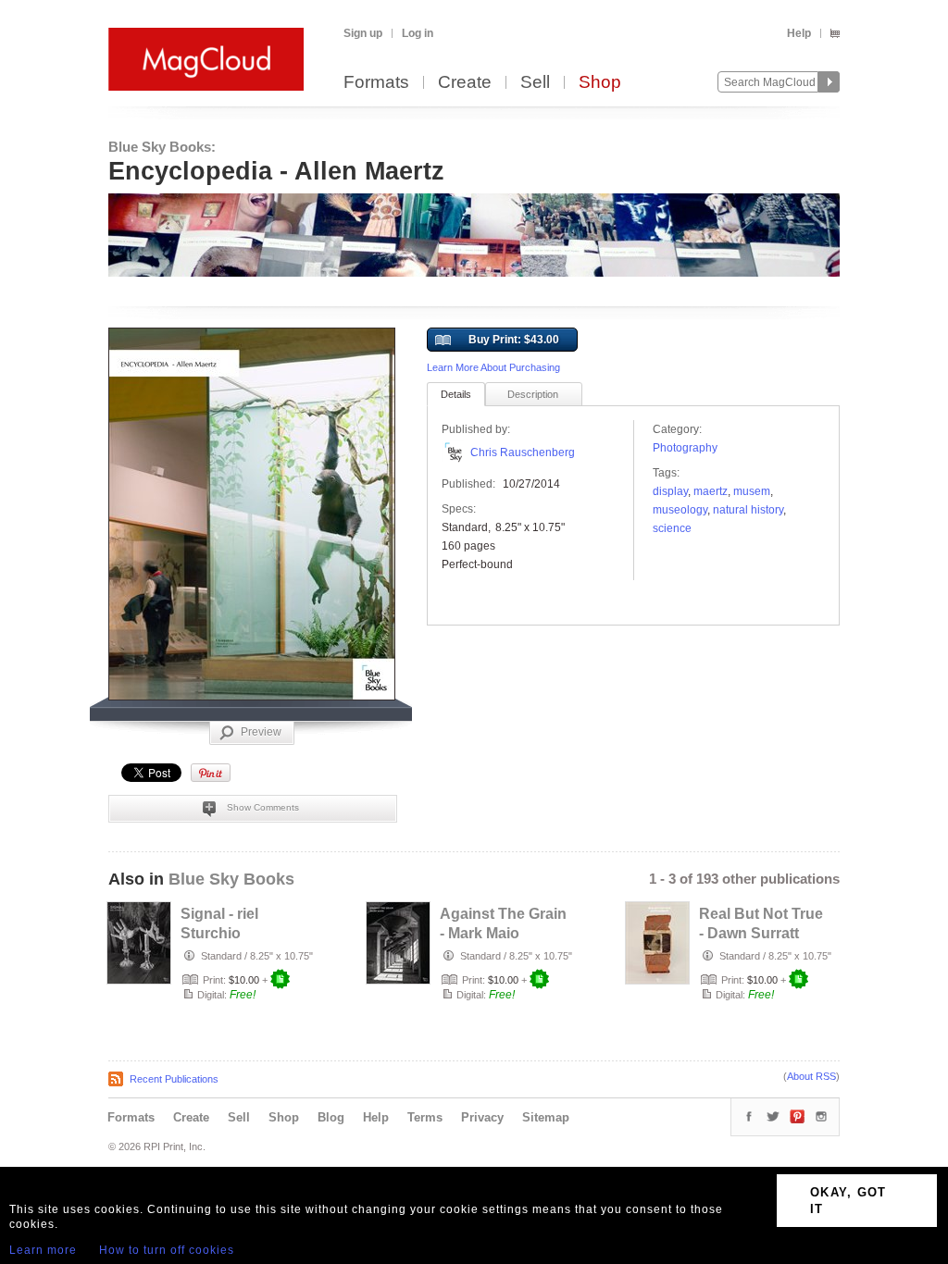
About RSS (811, 1076)
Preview (261, 731)
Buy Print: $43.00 (513, 339)
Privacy (482, 1117)
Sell (535, 83)
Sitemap (545, 1117)
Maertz (710, 491)
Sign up (362, 33)
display (670, 491)
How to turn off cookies (166, 1250)
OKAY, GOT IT (848, 1200)
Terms (425, 1117)
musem (751, 491)
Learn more (43, 1250)
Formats (376, 83)
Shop (600, 83)
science (672, 528)
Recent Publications (174, 1078)
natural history (748, 509)
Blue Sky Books (231, 879)
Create (465, 83)
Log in (417, 33)
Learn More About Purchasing (493, 367)
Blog (331, 1117)
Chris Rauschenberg (522, 452)
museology (680, 509)
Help (799, 33)
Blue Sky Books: (162, 147)
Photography (685, 447)
